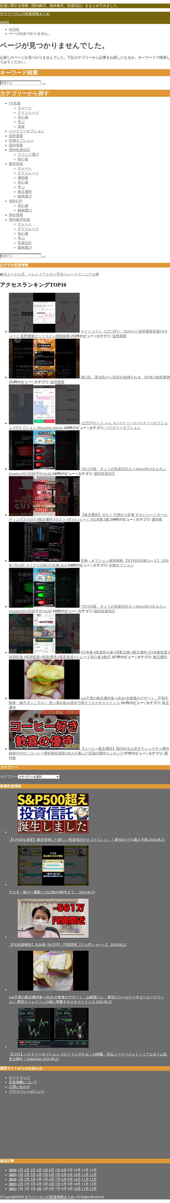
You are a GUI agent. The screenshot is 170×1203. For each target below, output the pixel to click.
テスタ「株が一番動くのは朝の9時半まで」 (52, 892)
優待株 (23, 178)
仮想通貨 (16, 136)
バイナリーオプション (26, 131)
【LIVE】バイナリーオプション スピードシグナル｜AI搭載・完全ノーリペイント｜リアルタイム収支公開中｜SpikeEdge (88, 1056)
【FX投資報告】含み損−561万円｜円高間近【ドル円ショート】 (67, 945)
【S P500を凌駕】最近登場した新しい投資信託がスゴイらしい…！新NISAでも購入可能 (87, 840)
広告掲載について (23, 1082)
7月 (57, 1170)
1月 (20, 1170)
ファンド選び (28, 154)
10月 (77, 1175)
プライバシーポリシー (26, 1091)
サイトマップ (19, 1077)
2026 (12, 1170)
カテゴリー (9, 776)
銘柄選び (25, 196)
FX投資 (15, 103)
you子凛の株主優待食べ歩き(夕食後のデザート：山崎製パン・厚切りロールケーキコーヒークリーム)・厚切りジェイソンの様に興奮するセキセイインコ (86, 999)
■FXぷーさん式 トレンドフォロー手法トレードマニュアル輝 (49, 274)
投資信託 (25, 243)
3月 (33, 1170)
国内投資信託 (19, 150)
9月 (70, 1175)
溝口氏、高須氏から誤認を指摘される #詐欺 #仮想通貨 (125, 377)
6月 (51, 1170)
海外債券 (16, 215)
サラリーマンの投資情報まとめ (25, 14)
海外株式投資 (19, 219)
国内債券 (16, 145)
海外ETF (15, 201)
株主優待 (25, 192)
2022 (12, 1184)
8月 (64, 1170)
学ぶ (21, 122)
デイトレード (28, 112)
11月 (85, 1175)
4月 (39, 1170)
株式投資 (16, 164)
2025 (12, 1175)
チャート (25, 108)
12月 (93, 1175)
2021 (12, 1189)
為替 (21, 126)
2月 (26, 1170)
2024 (12, 1179)
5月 (45, 1170)
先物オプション (21, 140)
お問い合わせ (19, 1087)
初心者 (23, 117)
